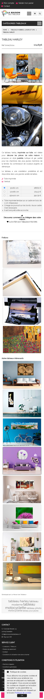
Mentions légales (8, 664)
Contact (7, 6)
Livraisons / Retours (9, 646)
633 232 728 (7, 637)
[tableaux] (11, 16)
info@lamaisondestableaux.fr (11, 634)
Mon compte (9, 3)
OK (22, 696)
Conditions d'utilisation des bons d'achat (16, 654)
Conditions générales (10, 667)
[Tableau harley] (22, 82)
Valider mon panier (25, 3)
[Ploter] (22, 324)
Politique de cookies (23, 693)
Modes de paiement (9, 649)
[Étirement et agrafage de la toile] (22, 295)
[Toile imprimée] (22, 267)
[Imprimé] (22, 352)
